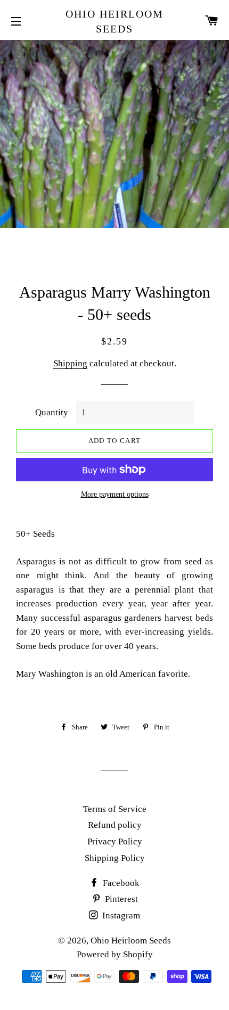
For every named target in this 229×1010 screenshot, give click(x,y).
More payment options (115, 494)
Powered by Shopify (115, 954)
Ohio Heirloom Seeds (114, 21)
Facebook (120, 883)
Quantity (51, 412)
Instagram (120, 915)
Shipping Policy (115, 858)
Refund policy (115, 825)
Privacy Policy (114, 841)
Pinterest (120, 899)
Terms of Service (114, 809)
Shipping (70, 363)
